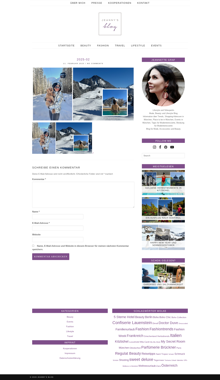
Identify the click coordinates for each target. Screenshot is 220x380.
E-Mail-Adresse (41, 223)
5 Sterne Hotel (124, 317)
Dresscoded (183, 323)
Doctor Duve (168, 323)
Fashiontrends (161, 329)
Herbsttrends (163, 336)
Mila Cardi (145, 342)
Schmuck (180, 353)
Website (36, 234)
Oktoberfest (135, 348)
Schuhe (115, 360)
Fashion (103, 45)
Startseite (66, 45)
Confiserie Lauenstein (132, 322)
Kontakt (143, 3)
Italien (176, 335)
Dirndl (155, 323)
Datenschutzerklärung (70, 358)
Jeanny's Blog (46, 377)
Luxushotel (134, 342)
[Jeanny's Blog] (110, 24)
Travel (120, 45)
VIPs (185, 360)
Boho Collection (179, 317)
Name (36, 211)
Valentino (180, 360)
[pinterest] (165, 147)
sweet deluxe (141, 359)
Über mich (77, 3)
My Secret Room (173, 341)
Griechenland (150, 336)
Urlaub (173, 360)
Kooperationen (119, 3)
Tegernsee (159, 360)
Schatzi (171, 354)
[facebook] (160, 147)
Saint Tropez (162, 354)
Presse (96, 3)
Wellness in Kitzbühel (130, 366)
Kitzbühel (121, 341)
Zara (158, 366)
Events (156, 45)
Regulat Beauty (128, 353)
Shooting (124, 359)
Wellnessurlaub (147, 365)
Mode (158, 342)
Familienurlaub (125, 329)
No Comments (95, 63)
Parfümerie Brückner (158, 347)
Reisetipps (148, 353)
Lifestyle (138, 45)
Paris (178, 348)
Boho (156, 317)
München (124, 347)
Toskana (167, 360)
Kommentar (39, 179)
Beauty (86, 45)
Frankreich (135, 336)
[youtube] (172, 147)
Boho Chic (165, 317)
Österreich (169, 365)
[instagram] (154, 147)
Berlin (149, 317)
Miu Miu (153, 342)
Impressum (70, 353)
